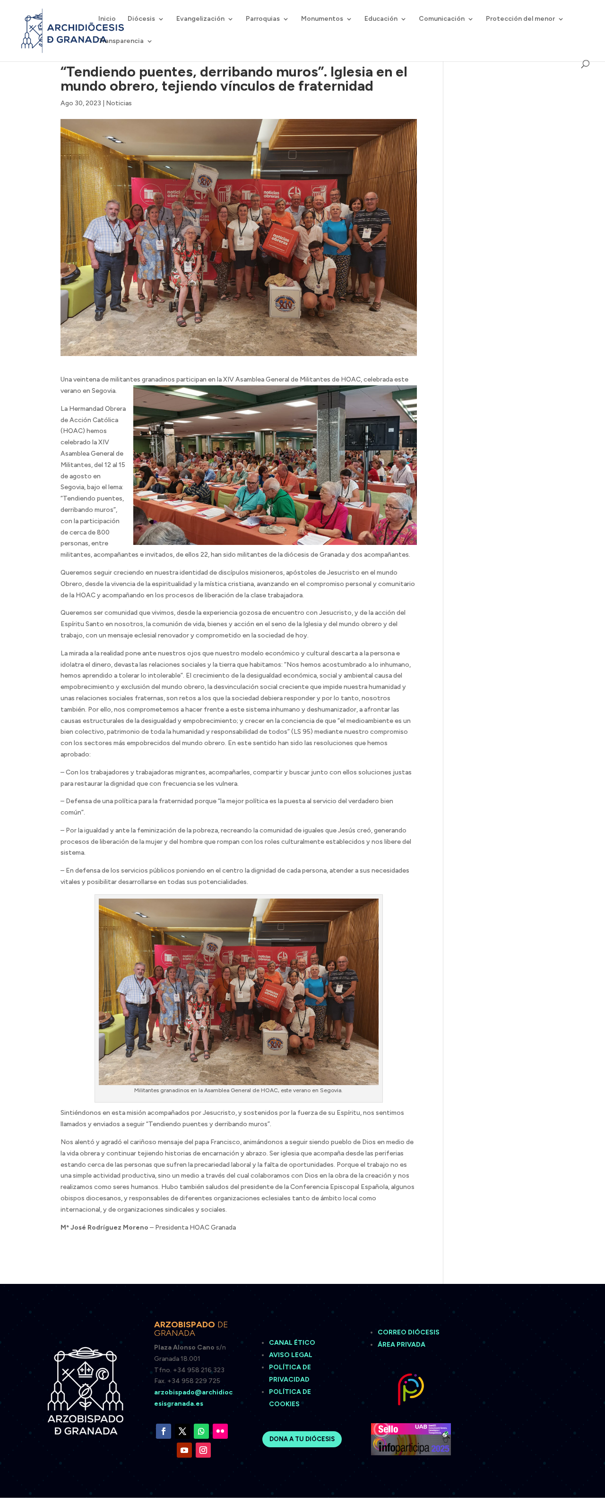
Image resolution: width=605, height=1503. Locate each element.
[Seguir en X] (182, 1431)
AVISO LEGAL (291, 1355)
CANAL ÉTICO (293, 1343)
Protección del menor (520, 19)
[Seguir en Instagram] (203, 1450)
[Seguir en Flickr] (220, 1431)
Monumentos (322, 19)
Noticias (119, 103)
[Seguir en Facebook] (163, 1431)
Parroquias (263, 19)
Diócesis (141, 19)
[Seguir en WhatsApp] (201, 1431)
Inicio (107, 19)
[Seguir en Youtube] (184, 1450)
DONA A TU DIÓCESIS (302, 1439)
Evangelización (200, 19)
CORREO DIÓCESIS (409, 1332)
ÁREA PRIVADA (401, 1345)
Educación (381, 19)
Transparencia (121, 41)
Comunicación (442, 19)
